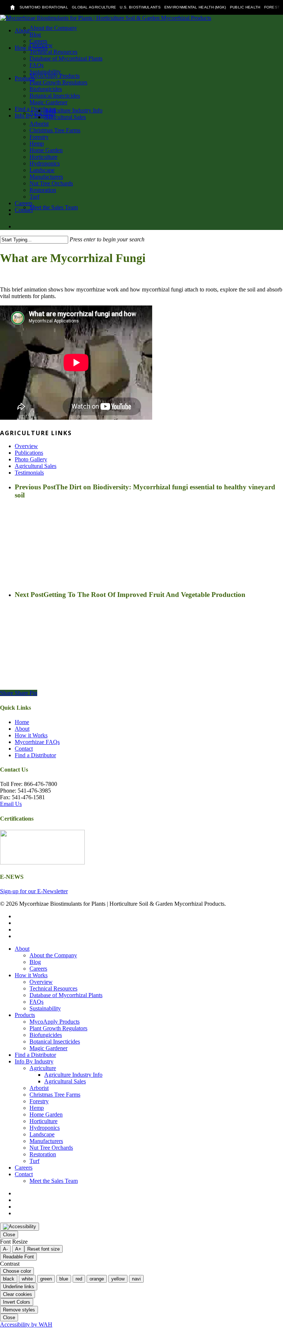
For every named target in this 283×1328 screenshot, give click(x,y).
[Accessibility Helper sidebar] (19, 1227)
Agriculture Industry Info (73, 1075)
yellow (118, 1279)
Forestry (39, 1101)
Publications (29, 453)
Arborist (39, 1088)
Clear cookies (17, 1294)
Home (22, 722)
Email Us (11, 804)
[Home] (12, 7)
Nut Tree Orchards (51, 1147)
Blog (35, 962)
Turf (34, 1161)
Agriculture (42, 1068)
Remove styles (19, 1310)
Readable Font (18, 1256)
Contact (24, 748)
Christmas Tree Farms (54, 1094)
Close (9, 1234)
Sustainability (45, 1008)
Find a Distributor (35, 755)
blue (63, 1279)
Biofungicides (45, 1035)
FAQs (36, 1002)
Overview (26, 446)
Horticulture (43, 1121)
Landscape (42, 1134)
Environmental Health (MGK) (195, 7)
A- (5, 1249)
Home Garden (46, 1114)
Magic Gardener (48, 1048)
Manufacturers (46, 1141)
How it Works (31, 735)
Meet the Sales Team (53, 1181)
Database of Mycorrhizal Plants (65, 995)
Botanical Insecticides (54, 1041)
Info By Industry (34, 1061)
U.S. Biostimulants (140, 7)
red (79, 1279)
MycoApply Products (54, 1021)
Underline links (18, 1286)
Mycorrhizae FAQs (37, 742)
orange (97, 1279)
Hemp (36, 1108)
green (46, 1279)
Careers (38, 968)
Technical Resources (53, 988)
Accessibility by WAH (26, 1324)
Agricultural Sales (35, 466)
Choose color (17, 1271)
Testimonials (29, 472)
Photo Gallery (31, 459)
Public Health (245, 7)
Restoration (42, 1154)
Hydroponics (44, 1128)
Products (25, 1015)
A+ (18, 1249)
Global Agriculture (94, 7)
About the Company (53, 955)
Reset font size (43, 1249)
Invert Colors (16, 1302)
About (22, 729)
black (8, 1279)
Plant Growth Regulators (58, 1028)
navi (136, 1279)
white (27, 1279)
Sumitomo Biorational (44, 7)
